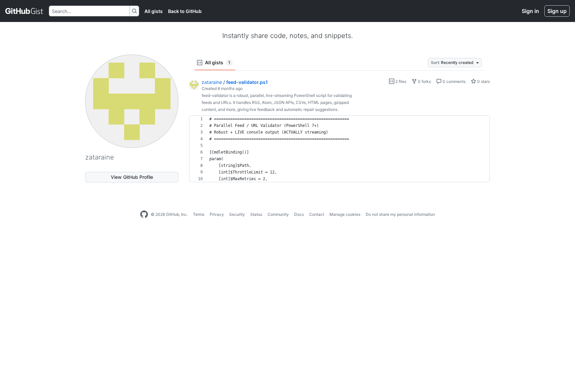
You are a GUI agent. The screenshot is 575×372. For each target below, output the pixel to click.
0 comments (454, 81)
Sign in (530, 11)
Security (237, 214)
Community (278, 214)
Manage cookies (344, 214)
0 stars (483, 81)
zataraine (212, 82)
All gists (153, 11)
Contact (316, 214)
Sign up (557, 11)
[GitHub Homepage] (144, 214)
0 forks (424, 81)
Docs (299, 214)
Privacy (217, 214)
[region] (339, 149)
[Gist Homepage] (24, 11)
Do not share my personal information (400, 214)
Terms (198, 214)
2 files (400, 81)
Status (256, 214)
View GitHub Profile (132, 177)
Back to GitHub (185, 11)
